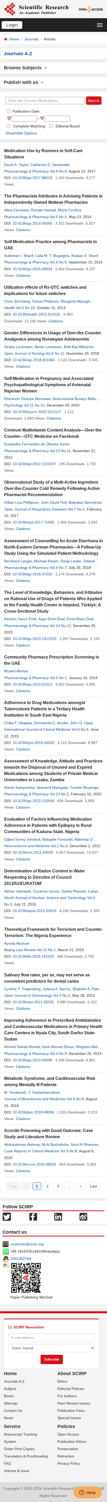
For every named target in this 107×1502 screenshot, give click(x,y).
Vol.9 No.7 (58, 567)
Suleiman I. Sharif (18, 256)
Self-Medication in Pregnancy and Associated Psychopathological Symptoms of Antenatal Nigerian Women (48, 384)
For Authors (67, 1396)
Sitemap (10, 1403)
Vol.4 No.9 (58, 1053)
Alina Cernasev (16, 210)
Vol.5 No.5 (58, 217)
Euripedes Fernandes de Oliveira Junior (37, 444)
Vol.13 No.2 (59, 794)
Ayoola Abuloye (16, 943)
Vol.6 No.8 (75, 1099)
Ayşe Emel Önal (51, 619)
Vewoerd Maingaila (52, 787)
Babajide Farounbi (57, 839)
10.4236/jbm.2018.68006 (33, 1112)
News (8, 1418)
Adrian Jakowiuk (17, 891)
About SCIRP (71, 1373)
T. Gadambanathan (44, 1092)
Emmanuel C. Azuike (51, 723)
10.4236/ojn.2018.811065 (34, 360)
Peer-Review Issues (73, 1403)
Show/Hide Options (21, 133)
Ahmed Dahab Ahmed (22, 1047)
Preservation (67, 1449)
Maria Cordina (69, 210)
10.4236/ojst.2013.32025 (33, 1002)
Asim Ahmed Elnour (58, 1047)
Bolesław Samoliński (85, 502)
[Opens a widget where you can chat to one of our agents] (87, 1492)
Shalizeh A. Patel (86, 989)
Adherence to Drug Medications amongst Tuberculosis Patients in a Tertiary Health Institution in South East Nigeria (44, 708)
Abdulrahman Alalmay (22, 1144)
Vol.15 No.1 (46, 950)
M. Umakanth (15, 1092)
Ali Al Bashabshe (55, 1144)
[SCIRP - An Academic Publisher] (36, 9)
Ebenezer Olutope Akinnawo (27, 399)
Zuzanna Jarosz (46, 891)
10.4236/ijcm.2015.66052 (34, 743)
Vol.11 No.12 (34, 405)
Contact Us (13, 1410)
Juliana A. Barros (56, 989)
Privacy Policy (68, 1463)
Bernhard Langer (18, 561)
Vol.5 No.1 (58, 678)
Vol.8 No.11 (54, 353)
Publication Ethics (71, 1441)
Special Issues (69, 1418)
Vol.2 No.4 (59, 846)
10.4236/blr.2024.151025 (33, 956)
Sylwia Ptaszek (74, 891)
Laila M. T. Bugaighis (52, 256)
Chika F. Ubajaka (18, 723)
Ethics (62, 1381)
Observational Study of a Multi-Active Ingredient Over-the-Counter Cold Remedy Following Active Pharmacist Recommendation (52, 488)
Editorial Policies (70, 1389)
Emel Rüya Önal (80, 619)
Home (14, 39)
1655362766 (20, 1259)
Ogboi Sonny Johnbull (22, 839)
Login (12, 25)
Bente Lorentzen (48, 347)
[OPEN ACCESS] (90, 9)
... (69, 1186)
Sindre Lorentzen (18, 347)
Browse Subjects (24, 67)
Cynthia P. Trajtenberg (22, 989)
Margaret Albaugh (75, 301)
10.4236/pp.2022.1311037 (34, 464)
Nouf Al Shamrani (85, 1144)
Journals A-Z (14, 1381)
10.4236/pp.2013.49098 (32, 1060)
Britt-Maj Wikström (79, 347)
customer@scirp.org (27, 1244)
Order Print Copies (19, 1449)
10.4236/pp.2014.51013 (32, 684)
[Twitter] (7, 1216)
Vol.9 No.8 (68, 1151)
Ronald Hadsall (43, 210)
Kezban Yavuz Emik (20, 619)
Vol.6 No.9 (58, 262)
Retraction (65, 1456)
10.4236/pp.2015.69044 (32, 269)
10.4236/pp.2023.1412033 (34, 639)
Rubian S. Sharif (84, 256)
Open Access (68, 1434)
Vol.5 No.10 (25, 308)
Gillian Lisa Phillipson (21, 502)
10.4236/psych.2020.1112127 (37, 412)
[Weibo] (83, 1216)
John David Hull (53, 502)
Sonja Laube (70, 561)
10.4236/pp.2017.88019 (32, 178)
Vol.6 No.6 (80, 729)
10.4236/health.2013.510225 (36, 314)
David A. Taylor (16, 165)
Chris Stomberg (17, 301)
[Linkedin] (58, 1216)
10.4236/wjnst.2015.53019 (34, 911)
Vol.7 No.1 (76, 509)
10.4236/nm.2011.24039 (33, 852)
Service (12, 1426)
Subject (10, 1389)
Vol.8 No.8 (58, 171)
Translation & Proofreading (26, 1456)
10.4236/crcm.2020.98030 (34, 1164)
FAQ (7, 1463)
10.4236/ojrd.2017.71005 (33, 522)
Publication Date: (25, 111)
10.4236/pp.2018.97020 (32, 574)
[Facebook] (33, 1216)
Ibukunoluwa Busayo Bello (74, 399)
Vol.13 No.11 (60, 451)
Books (9, 1396)
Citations (23, 230)
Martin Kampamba (19, 787)
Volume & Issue (16, 1471)
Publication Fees (71, 1410)
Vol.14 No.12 (60, 626)
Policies (66, 1426)
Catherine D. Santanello (50, 165)
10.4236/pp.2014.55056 (32, 223)
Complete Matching (29, 126)
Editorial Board (68, 126)
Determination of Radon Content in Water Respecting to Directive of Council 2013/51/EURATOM (44, 877)
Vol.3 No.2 (61, 995)
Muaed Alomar (16, 671)
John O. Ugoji (81, 723)
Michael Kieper (46, 561)
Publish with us (22, 82)
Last (93, 1186)
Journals (31, 39)
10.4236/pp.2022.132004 (33, 801)
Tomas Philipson (45, 301)
